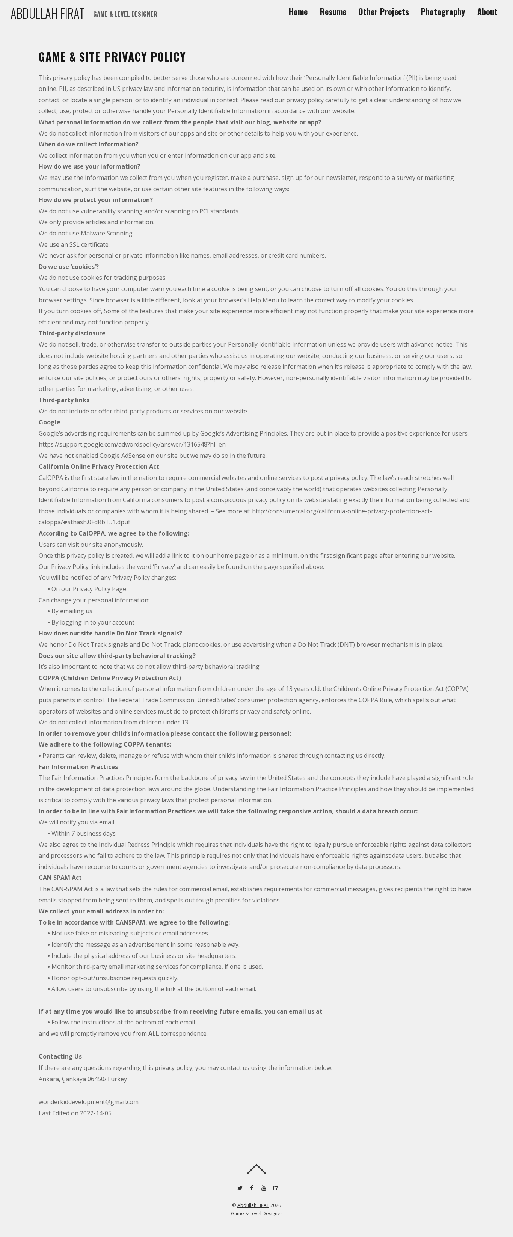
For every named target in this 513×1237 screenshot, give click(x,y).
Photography (443, 11)
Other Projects (383, 11)
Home (298, 11)
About (487, 11)
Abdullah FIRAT (253, 1205)
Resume (333, 11)
